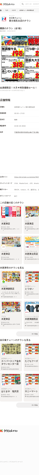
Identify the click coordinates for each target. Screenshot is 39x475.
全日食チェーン (15, 18)
